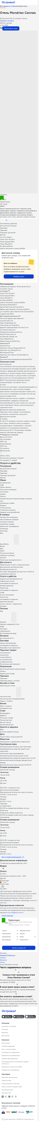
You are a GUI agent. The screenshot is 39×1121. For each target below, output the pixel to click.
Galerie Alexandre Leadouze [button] (10, 302)
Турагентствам (6, 1080)
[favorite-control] (1, 28)
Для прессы (6, 1036)
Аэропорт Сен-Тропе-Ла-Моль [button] (11, 355)
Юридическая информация (11, 1055)
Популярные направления (10, 1052)
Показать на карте (7, 21)
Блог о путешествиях (9, 1049)
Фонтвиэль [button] (4, 352)
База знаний (6, 1043)
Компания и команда (9, 1026)
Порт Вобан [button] (4, 339)
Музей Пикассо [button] (6, 334)
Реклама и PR (6, 1093)
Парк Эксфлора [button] (6, 323)
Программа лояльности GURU (12, 1067)
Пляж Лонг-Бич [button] (6, 293)
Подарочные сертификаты (10, 1070)
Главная (3, 958)
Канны (2, 962)
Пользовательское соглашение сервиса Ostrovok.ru (15, 1063)
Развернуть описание (10, 435)
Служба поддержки (8, 1046)
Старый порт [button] (5, 314)
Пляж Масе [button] (4, 298)
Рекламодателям (7, 1090)
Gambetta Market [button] (6, 305)
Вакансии (5, 1032)
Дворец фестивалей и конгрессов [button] (13, 309)
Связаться (11, 955)
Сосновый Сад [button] (5, 330)
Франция (3, 960)
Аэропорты (4, 343)
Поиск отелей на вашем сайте (12, 1087)
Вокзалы (3, 357)
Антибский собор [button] (6, 337)
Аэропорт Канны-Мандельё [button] (10, 348)
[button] (18, 42)
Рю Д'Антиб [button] (4, 300)
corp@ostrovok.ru (17, 912)
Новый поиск (22, 6)
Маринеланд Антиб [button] (7, 341)
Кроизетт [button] (3, 346)
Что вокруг (4, 291)
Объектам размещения (9, 1077)
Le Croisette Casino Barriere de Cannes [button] (15, 311)
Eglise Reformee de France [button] (10, 307)
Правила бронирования (9, 1058)
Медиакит (3, 955)
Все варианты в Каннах (8, 6)
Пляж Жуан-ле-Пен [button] (7, 325)
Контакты (5, 1029)
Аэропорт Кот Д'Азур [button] (8, 350)
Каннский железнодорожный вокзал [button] (14, 359)
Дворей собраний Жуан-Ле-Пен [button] (12, 327)
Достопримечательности (9, 316)
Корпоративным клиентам (10, 1084)
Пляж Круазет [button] (5, 296)
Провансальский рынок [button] (9, 332)
